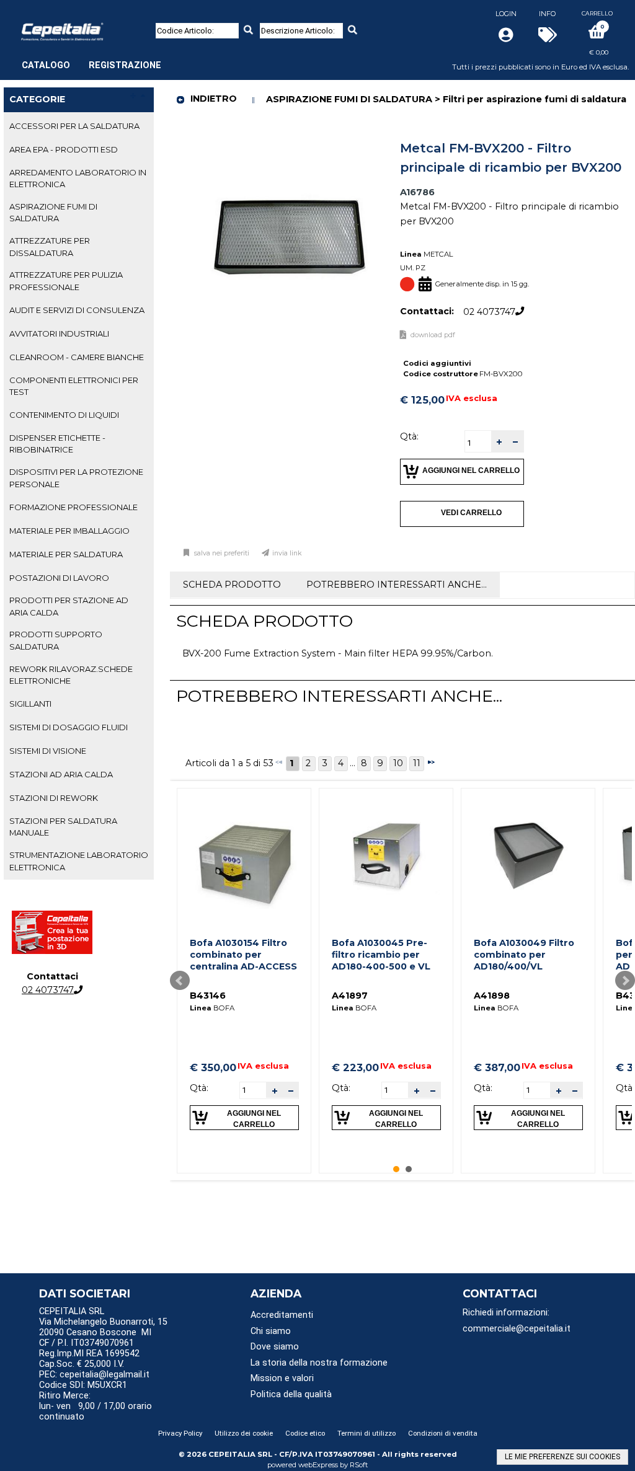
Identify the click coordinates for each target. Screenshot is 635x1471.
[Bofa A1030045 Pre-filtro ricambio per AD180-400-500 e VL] (386, 855)
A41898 (492, 995)
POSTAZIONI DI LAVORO (59, 578)
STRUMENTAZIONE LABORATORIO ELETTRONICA (78, 861)
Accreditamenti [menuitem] (282, 1315)
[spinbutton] (478, 443)
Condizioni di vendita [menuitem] (442, 1433)
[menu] (91, 59)
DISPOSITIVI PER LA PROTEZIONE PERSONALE (76, 477)
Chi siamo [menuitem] (271, 1331)
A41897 (350, 995)
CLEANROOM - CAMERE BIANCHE (76, 357)
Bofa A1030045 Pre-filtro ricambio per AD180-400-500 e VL (381, 954)
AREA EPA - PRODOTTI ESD (63, 149)
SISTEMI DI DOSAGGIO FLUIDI (68, 727)
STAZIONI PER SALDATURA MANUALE (63, 826)
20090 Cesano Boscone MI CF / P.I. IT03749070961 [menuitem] (95, 1337)
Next (625, 981)
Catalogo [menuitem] (46, 65)
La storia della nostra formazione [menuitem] (319, 1363)
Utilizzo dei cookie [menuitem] (244, 1433)
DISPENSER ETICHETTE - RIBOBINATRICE (57, 443)
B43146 (208, 995)
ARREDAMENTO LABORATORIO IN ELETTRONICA (77, 178)
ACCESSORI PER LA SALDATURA (74, 126)
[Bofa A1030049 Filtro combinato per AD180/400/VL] (528, 855)
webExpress (318, 1464)
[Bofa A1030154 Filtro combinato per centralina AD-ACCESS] (244, 855)
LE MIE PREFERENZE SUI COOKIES (562, 1456)
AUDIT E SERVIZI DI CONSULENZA (76, 310)
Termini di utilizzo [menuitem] (366, 1433)
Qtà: (409, 436)
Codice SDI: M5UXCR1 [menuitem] (83, 1385)
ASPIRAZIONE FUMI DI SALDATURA (53, 212)
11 (416, 763)
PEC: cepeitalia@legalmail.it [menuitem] (95, 1374)
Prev (180, 981)
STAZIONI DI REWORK (53, 798)
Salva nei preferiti (221, 553)
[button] (499, 442)
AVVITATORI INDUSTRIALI (59, 333)
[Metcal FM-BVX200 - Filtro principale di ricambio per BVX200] (289, 139)
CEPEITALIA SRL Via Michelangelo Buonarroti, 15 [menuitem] (103, 1316)
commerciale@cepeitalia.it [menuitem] (517, 1328)
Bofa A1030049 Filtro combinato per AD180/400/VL (524, 954)
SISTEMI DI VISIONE (47, 751)
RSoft (359, 1464)
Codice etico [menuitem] (305, 1433)
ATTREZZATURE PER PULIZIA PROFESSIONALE (66, 280)
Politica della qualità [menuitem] (291, 1394)
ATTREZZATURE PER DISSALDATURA (49, 246)
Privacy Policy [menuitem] (180, 1433)
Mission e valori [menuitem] (282, 1378)
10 (398, 763)
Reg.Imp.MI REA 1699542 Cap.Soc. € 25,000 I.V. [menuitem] (89, 1358)
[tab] (79, 126)
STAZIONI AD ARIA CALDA (61, 774)
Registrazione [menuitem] (125, 65)
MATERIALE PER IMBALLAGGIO (69, 531)
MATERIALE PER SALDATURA (66, 554)
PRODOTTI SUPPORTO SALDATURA (55, 640)
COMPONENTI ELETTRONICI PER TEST (73, 386)
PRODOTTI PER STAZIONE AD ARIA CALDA (68, 606)
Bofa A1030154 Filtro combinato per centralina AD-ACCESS (243, 954)
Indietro (213, 98)
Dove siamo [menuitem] (275, 1346)
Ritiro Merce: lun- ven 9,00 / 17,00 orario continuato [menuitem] (95, 1406)
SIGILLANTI (30, 704)
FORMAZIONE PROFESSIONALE (73, 507)
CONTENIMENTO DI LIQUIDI (64, 415)
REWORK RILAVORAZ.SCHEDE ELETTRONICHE (71, 675)
